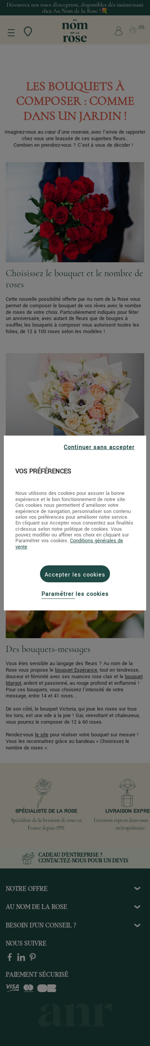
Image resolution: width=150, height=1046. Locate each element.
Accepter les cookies (75, 575)
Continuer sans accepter (99, 447)
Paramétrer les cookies (75, 594)
